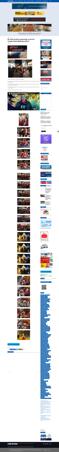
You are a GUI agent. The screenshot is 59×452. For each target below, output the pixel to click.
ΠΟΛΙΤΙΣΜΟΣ (48, 369)
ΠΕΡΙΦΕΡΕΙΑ (48, 366)
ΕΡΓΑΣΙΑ (42, 342)
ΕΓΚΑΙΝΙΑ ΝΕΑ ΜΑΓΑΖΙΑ (44, 334)
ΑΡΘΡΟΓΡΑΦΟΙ (43, 309)
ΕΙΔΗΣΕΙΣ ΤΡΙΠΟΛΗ (14, 37)
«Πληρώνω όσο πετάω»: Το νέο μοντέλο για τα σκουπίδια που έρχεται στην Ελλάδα (45, 113)
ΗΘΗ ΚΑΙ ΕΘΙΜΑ (43, 345)
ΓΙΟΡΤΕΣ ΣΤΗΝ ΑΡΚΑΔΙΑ (44, 325)
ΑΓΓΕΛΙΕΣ (47, 300)
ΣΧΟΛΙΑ (49, 185)
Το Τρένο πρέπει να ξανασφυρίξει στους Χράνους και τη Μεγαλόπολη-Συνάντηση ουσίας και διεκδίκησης (45, 122)
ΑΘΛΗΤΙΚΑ (42, 301)
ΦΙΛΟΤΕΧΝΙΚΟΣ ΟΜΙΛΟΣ (44, 390)
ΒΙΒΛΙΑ (42, 320)
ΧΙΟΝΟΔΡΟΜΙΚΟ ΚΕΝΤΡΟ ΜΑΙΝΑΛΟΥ (45, 394)
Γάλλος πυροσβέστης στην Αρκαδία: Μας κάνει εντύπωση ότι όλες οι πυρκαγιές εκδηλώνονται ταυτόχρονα (48, 190)
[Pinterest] (20, 349)
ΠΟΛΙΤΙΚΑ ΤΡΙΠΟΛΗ (43, 369)
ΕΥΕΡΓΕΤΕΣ (45, 342)
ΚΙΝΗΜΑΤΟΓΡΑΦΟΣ (43, 350)
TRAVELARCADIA (43, 300)
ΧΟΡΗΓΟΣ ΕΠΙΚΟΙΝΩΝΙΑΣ (44, 395)
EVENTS (46, 296)
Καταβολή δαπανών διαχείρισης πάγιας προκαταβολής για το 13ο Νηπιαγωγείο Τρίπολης (45, 410)
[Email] (22, 349)
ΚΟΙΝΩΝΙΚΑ (48, 350)
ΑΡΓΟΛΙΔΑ (46, 308)
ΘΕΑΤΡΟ (47, 345)
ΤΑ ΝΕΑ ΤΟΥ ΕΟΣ (47, 375)
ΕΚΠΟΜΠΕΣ (42, 338)
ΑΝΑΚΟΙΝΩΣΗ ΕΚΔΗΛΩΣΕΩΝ (44, 304)
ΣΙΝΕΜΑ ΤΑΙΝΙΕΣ (43, 373)
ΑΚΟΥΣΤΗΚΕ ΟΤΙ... (47, 301)
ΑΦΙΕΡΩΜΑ (42, 317)
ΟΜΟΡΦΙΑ (46, 361)
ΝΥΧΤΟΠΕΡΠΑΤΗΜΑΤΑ (43, 358)
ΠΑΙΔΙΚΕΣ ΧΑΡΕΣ (43, 362)
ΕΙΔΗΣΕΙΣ (49, 334)
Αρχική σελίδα (9, 37)
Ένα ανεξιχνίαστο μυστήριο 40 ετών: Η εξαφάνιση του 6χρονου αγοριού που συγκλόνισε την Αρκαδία (48, 197)
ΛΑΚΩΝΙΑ (42, 354)
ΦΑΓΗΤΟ (42, 387)
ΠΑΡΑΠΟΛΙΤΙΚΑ (48, 365)
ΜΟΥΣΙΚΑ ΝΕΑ (43, 357)
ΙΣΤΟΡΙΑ (48, 346)
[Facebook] (8, 43)
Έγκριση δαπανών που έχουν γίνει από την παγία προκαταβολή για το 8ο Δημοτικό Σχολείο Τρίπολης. (45, 416)
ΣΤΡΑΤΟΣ (47, 373)
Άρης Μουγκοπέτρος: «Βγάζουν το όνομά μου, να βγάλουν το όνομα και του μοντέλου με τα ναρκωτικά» (45, 117)
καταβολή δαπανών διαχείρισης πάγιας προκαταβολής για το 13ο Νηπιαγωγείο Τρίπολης (45, 412)
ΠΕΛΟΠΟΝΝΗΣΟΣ (43, 366)
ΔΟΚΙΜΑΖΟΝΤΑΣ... (47, 330)
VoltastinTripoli (12, 446)
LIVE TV (46, 297)
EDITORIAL (42, 296)
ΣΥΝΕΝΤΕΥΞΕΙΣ (47, 374)
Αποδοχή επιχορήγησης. (43, 417)
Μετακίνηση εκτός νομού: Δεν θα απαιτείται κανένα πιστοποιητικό (48, 203)
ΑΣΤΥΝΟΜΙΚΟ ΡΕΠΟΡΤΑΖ (44, 316)
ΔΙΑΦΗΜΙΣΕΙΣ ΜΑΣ (47, 329)
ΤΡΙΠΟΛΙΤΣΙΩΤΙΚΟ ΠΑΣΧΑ (44, 386)
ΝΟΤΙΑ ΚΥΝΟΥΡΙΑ (48, 357)
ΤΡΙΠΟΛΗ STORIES (43, 383)
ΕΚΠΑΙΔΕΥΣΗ (46, 337)
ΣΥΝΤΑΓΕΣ (42, 375)
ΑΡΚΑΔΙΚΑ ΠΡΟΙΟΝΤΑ (43, 312)
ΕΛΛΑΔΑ (46, 338)
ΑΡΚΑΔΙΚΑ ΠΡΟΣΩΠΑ (43, 313)
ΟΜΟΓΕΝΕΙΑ (42, 361)
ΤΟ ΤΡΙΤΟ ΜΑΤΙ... (43, 382)
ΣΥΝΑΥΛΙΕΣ (42, 374)
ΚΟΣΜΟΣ (46, 353)
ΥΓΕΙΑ (49, 386)
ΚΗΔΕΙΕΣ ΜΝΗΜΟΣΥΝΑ (44, 349)
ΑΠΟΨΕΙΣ (42, 308)
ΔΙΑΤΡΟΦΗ (42, 329)
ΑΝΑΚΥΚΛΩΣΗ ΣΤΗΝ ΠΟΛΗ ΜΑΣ (45, 305)
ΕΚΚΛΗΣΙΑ (42, 337)
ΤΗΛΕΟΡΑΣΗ (47, 378)
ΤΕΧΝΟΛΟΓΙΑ (42, 378)
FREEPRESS (42, 297)
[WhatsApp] (18, 349)
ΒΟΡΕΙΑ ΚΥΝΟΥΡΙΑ (46, 320)
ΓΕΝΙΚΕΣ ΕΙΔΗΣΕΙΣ (43, 324)
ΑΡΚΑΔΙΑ (47, 309)
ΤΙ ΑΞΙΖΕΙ (42, 379)
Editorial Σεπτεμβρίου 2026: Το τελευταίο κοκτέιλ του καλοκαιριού (29, 33)
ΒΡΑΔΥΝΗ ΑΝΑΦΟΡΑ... (43, 321)
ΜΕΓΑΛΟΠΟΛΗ (46, 354)
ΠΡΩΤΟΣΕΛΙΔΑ (47, 370)
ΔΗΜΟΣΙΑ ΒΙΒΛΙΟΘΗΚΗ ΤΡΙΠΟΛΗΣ (45, 328)
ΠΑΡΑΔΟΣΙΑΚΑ (43, 365)
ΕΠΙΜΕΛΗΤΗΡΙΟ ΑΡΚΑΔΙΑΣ (44, 341)
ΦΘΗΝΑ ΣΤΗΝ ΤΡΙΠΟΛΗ (48, 387)
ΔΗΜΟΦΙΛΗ (43, 185)
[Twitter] (9, 43)
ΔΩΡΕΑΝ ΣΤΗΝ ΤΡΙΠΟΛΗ (44, 333)
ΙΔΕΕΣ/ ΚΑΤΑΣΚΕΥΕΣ (43, 346)
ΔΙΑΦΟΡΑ (42, 330)
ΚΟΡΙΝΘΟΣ (42, 353)
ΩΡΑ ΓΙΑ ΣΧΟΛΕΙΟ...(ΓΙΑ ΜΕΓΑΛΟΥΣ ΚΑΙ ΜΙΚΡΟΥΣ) (45, 398)
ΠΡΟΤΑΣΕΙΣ (42, 370)
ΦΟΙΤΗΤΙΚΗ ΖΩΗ (43, 391)
